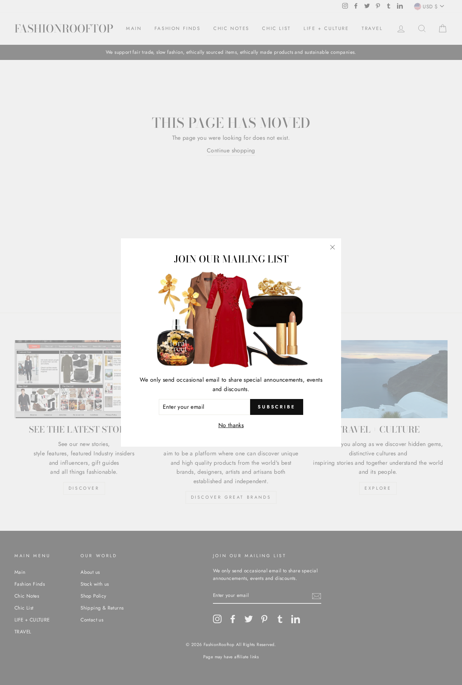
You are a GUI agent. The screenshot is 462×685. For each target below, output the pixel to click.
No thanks (231, 425)
